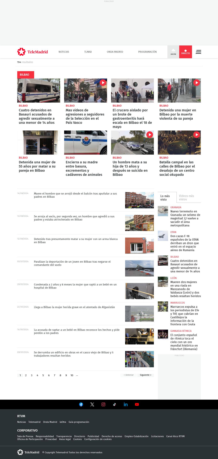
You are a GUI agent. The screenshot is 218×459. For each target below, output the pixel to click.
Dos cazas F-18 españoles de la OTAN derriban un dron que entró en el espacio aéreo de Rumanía (163, 236)
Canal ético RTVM (175, 436)
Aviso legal (65, 439)
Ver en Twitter (92, 405)
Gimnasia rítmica (181, 331)
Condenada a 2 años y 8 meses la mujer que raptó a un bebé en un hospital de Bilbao (139, 291)
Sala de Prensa (25, 436)
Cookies (77, 439)
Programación (147, 52)
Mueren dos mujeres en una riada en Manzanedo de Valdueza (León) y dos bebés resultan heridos (163, 282)
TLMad (88, 52)
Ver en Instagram (103, 404)
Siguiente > (145, 375)
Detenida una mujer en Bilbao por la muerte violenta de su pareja (179, 90)
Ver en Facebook (81, 405)
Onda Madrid (115, 52)
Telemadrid (34, 422)
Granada (175, 207)
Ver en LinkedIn (126, 404)
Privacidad (51, 439)
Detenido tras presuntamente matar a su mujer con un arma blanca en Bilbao (139, 246)
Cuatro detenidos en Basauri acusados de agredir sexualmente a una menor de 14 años (38, 90)
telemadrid (28, 452)
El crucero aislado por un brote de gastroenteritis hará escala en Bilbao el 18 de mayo (132, 90)
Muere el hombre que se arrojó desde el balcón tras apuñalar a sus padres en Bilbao (139, 200)
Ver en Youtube (137, 404)
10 (72, 375)
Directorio (79, 436)
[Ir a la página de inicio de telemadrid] (32, 52)
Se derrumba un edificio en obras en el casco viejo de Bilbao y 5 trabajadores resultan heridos (139, 359)
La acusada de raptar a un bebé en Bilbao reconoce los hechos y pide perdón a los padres (139, 336)
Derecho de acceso (112, 436)
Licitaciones (157, 436)
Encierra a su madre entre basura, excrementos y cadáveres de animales (85, 143)
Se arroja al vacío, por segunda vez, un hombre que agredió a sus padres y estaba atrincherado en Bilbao (139, 223)
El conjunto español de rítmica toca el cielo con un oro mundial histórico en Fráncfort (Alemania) (163, 335)
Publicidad (93, 436)
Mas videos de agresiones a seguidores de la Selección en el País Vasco (85, 90)
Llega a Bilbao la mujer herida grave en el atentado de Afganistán (139, 314)
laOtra (63, 422)
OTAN (173, 232)
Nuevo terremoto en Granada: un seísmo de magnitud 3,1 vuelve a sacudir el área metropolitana (163, 211)
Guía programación (79, 422)
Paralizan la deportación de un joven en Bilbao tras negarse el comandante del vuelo (139, 268)
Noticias (64, 52)
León (173, 278)
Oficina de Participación (30, 439)
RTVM (21, 416)
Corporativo (27, 430)
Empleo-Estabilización (137, 436)
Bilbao (23, 105)
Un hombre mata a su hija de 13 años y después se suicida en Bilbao (132, 143)
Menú (198, 51)
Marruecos (177, 303)
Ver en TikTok (114, 405)
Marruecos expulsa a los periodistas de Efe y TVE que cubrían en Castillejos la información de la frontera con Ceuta (163, 306)
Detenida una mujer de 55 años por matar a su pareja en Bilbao (38, 143)
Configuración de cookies (98, 439)
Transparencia (64, 436)
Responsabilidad (45, 436)
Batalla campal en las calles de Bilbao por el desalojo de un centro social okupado (179, 143)
